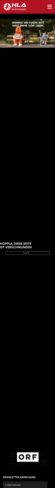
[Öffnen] (49, 6)
